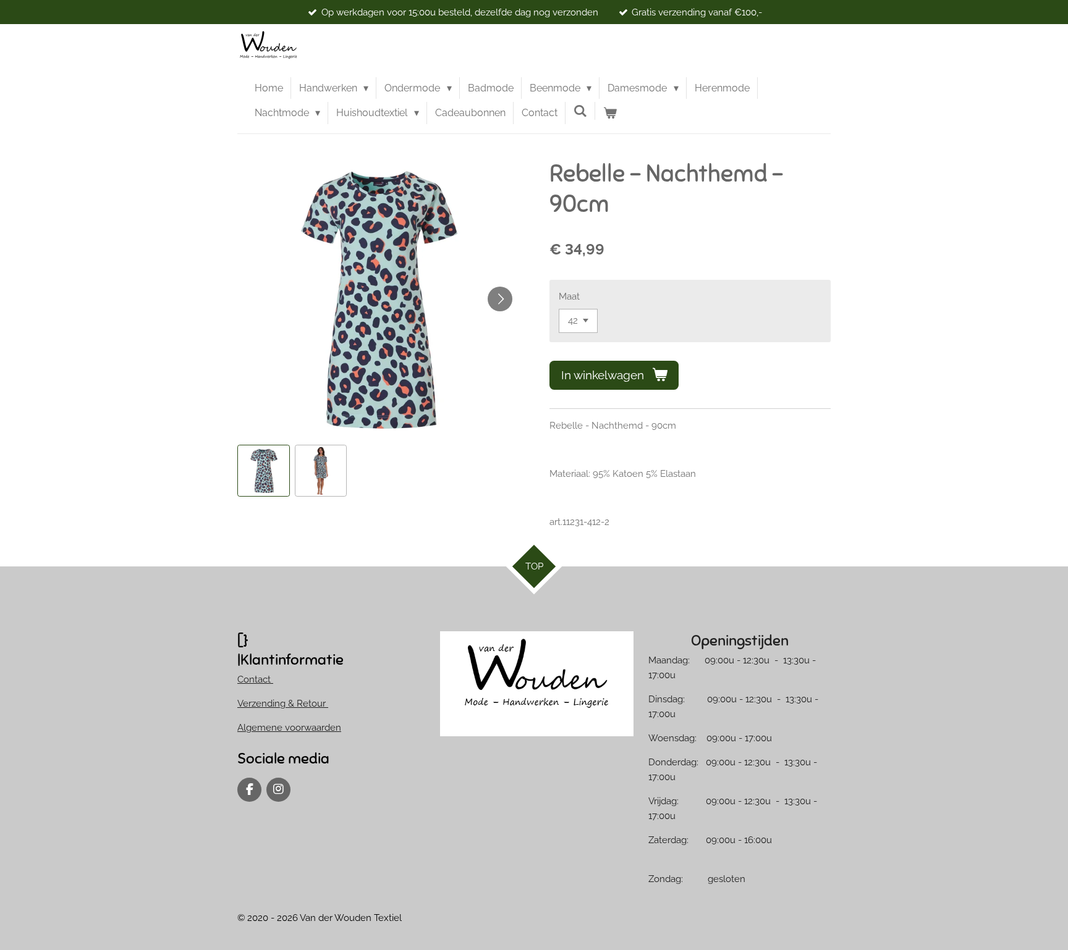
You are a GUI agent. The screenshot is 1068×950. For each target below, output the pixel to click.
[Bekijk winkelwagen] (610, 113)
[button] (263, 471)
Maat (569, 296)
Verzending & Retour (282, 703)
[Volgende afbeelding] (500, 299)
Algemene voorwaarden (289, 727)
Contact (255, 679)
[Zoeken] (580, 111)
